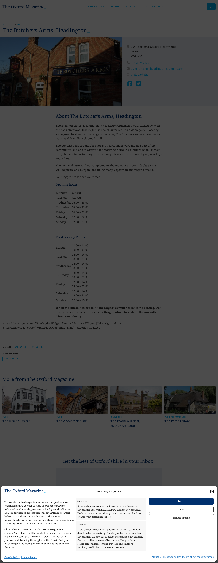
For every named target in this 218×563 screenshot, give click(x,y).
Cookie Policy (12, 557)
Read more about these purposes (195, 556)
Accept (181, 501)
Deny (181, 509)
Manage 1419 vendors (164, 556)
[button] (212, 491)
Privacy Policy (29, 557)
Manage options (181, 517)
